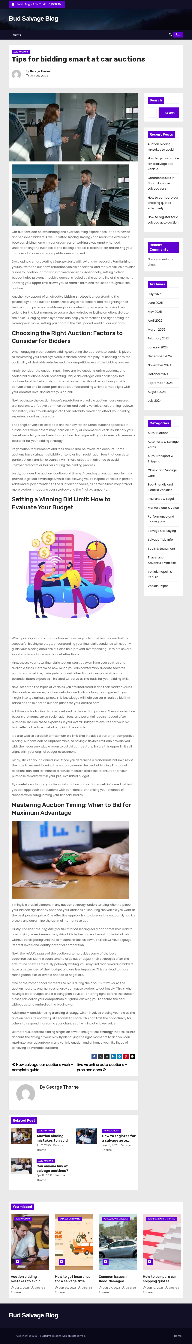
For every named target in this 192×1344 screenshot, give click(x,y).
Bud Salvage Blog (33, 18)
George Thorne (40, 71)
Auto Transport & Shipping (162, 1218)
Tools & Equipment (161, 548)
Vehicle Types (158, 586)
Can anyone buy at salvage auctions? (52, 1168)
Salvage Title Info (160, 539)
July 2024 (155, 400)
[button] (170, 34)
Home (17, 35)
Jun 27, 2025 (112, 1288)
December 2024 (160, 356)
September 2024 (160, 383)
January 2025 (158, 347)
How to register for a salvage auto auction (119, 1140)
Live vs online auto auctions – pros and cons (102, 1067)
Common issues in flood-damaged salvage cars (161, 183)
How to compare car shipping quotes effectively (163, 202)
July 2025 (154, 294)
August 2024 (157, 392)
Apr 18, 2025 (45, 1175)
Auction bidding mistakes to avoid (52, 1138)
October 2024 (158, 374)
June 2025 (155, 303)
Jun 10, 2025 (110, 1145)
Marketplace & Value (163, 508)
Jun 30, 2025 (68, 1288)
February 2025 (158, 338)
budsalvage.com (50, 1336)
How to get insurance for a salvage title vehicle (163, 163)
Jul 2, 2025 (44, 1145)
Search (156, 100)
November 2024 (160, 365)
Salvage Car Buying (162, 531)
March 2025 (156, 329)
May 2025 (155, 312)
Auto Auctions (21, 51)
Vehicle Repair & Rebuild (116, 1218)
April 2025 (155, 320)
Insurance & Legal (161, 499)
